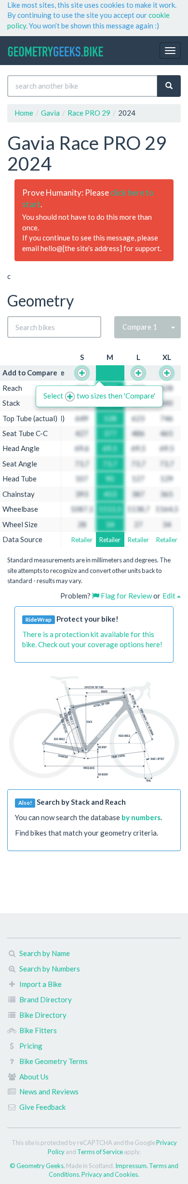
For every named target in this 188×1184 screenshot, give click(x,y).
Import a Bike (40, 984)
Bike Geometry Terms (53, 1061)
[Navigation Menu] (170, 50)
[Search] (169, 86)
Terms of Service (100, 1152)
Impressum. (132, 1166)
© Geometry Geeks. (38, 1166)
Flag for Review (125, 595)
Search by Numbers (49, 968)
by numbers (141, 817)
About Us (34, 1076)
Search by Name (44, 953)
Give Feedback (42, 1107)
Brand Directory (45, 999)
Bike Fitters (38, 1030)
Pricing (30, 1045)
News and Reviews (49, 1091)
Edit (169, 595)
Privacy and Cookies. (110, 1174)
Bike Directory (43, 1015)
